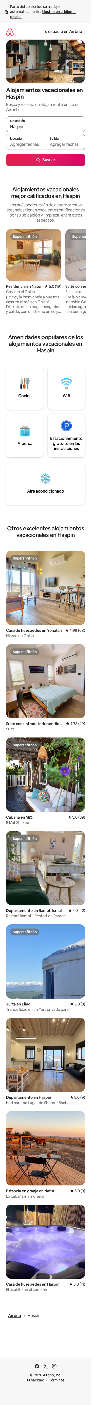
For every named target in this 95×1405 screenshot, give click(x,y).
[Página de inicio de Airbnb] (10, 32)
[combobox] (45, 126)
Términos (56, 1380)
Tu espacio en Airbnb (62, 31)
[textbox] (26, 144)
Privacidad (35, 1380)
